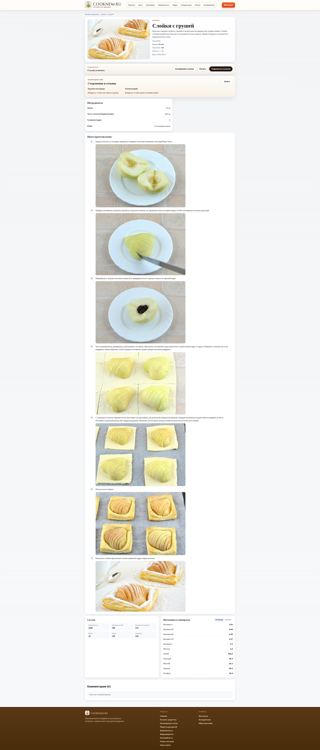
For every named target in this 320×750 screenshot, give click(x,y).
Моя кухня (228, 5)
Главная (163, 716)
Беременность (163, 5)
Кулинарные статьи (169, 723)
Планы (197, 5)
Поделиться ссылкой (220, 69)
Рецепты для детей (168, 727)
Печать (202, 69)
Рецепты (131, 5)
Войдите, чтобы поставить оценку (103, 92)
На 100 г (228, 620)
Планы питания (167, 741)
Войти (227, 81)
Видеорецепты (166, 734)
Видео (175, 5)
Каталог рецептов (92, 14)
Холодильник (186, 5)
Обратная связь (206, 723)
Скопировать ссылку (184, 69)
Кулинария (150, 5)
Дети (140, 5)
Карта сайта (165, 745)
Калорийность (209, 5)
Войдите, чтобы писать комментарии (141, 92)
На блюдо (219, 620)
